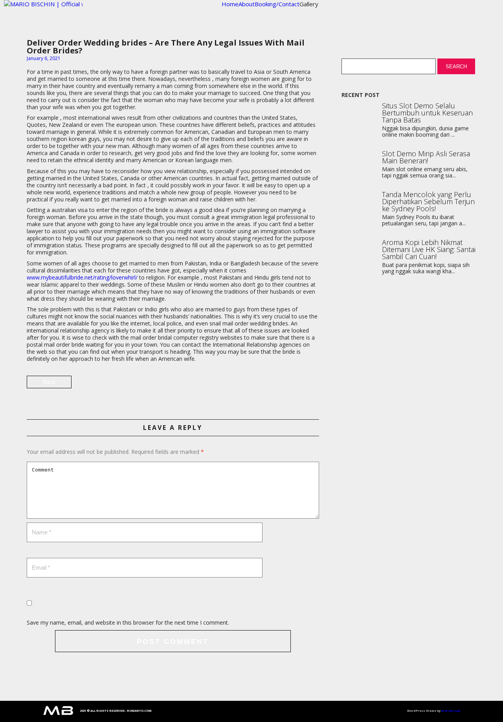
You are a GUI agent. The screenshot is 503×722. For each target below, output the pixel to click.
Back (49, 382)
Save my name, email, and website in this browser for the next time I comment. (128, 622)
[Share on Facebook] (312, 385)
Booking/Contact (277, 4)
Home (230, 4)
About (247, 4)
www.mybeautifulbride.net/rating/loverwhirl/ (82, 277)
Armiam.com (451, 711)
